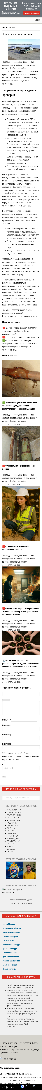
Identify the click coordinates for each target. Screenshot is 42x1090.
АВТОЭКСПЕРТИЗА (8, 27)
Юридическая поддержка (21, 789)
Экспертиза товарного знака (21, 903)
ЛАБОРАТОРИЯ (12, 823)
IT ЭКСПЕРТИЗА (12, 836)
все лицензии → (8, 892)
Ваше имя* (6, 725)
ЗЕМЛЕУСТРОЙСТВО (14, 815)
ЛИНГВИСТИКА (12, 825)
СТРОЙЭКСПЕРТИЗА (14, 813)
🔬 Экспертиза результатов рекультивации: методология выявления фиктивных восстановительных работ (20, 663)
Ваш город (6, 744)
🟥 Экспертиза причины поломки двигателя (20, 337)
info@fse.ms (31, 8)
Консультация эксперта (21, 977)
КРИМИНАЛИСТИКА (14, 810)
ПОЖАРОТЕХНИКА (13, 841)
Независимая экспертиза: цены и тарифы (19, 316)
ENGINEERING (11, 833)
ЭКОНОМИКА (11, 831)
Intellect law (11, 849)
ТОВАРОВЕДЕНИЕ (13, 839)
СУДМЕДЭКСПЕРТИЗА (14, 818)
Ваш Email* (6, 720)
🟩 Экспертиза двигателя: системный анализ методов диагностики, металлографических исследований (19, 405)
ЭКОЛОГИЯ (11, 844)
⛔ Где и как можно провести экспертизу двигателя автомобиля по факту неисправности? (19, 331)
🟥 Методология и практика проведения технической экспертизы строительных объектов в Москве (20, 611)
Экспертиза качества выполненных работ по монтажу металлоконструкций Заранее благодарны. (23, 992)
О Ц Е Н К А (11, 828)
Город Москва (8, 924)
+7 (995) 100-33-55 (31, 6)
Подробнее (25, 1083)
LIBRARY (10, 852)
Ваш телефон (7, 734)
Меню (37, 20)
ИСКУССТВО (11, 846)
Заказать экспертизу (31, 13)
